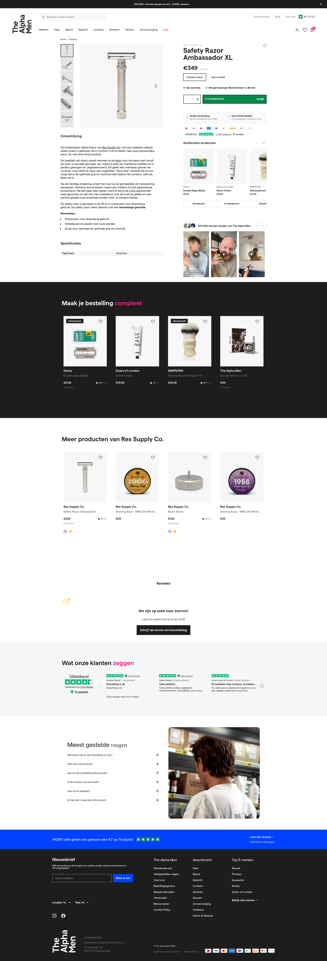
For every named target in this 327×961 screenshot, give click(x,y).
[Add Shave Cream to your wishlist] (153, 321)
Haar (196, 868)
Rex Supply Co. (111, 147)
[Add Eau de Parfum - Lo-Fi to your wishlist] (257, 321)
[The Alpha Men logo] (22, 24)
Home (63, 39)
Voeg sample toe (231, 393)
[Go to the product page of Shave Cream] (232, 166)
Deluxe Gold (218, 77)
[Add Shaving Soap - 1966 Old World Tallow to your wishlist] (153, 457)
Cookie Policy (162, 909)
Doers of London (242, 892)
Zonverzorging (202, 904)
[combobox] (72, 16)
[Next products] (264, 143)
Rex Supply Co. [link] (193, 45)
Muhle (236, 886)
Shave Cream (224, 190)
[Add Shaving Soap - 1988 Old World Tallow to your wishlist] (257, 457)
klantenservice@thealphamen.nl (104, 942)
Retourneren (161, 904)
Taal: (78, 902)
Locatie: (57, 902)
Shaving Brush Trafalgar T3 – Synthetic (265, 190)
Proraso (237, 874)
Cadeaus (198, 909)
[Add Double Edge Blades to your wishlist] (100, 321)
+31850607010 (93, 937)
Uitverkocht (198, 203)
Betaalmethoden (164, 892)
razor (118, 160)
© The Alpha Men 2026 (164, 946)
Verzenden (160, 898)
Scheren (73, 39)
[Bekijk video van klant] (196, 254)
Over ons (159, 880)
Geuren (197, 898)
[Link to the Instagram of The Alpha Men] (54, 916)
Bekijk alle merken (243, 900)
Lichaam (198, 886)
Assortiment (202, 860)
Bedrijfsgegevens (164, 886)
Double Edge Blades (194, 190)
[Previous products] (257, 143)
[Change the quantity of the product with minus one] (186, 99)
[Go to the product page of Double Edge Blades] (198, 166)
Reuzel (236, 868)
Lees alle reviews (260, 836)
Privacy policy (191, 951)
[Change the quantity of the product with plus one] (197, 99)
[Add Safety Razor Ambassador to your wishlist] (100, 457)
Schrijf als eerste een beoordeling (163, 630)
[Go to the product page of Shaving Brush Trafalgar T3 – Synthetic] (265, 166)
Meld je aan (123, 878)
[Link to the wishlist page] (304, 30)
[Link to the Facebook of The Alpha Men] (63, 916)
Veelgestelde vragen (166, 874)
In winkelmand (231, 203)
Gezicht (197, 880)
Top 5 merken (242, 860)
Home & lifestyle (203, 915)
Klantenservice (163, 868)
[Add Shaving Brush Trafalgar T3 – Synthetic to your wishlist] (205, 321)
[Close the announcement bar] (321, 4)
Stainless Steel (195, 77)
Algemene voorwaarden (167, 951)
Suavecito (238, 880)
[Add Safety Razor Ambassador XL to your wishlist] (265, 46)
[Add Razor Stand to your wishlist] (205, 457)
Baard (196, 874)
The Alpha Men (165, 860)
